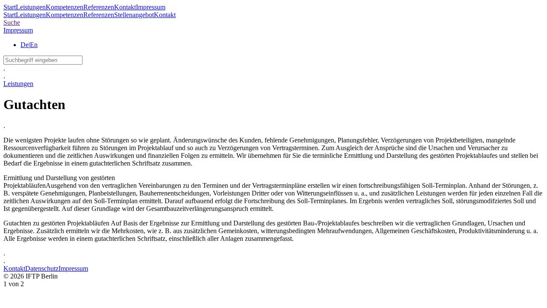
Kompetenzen (64, 7)
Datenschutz (42, 268)
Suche (11, 22)
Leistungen (31, 7)
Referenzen (98, 7)
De (25, 44)
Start (9, 7)
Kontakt (125, 7)
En (34, 44)
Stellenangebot (134, 14)
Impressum (150, 7)
